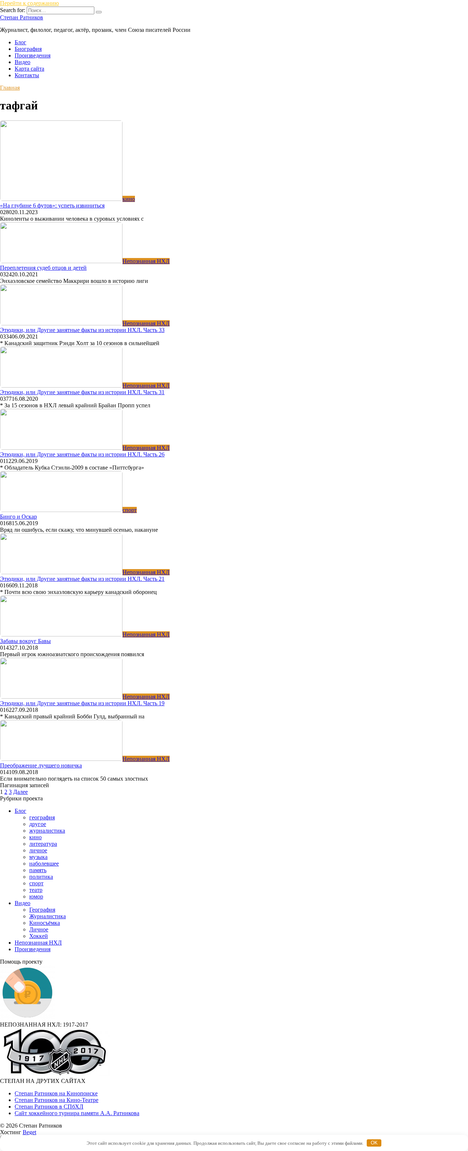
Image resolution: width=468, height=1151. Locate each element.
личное (38, 850)
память (37, 870)
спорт (36, 883)
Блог (20, 42)
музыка (38, 857)
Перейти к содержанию (29, 3)
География (42, 910)
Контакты (27, 75)
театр (35, 890)
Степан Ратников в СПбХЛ (49, 1106)
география (42, 817)
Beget (29, 1132)
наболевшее (44, 863)
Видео (22, 62)
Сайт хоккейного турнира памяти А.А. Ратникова (77, 1113)
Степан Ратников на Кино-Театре (56, 1100)
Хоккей (38, 936)
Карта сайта (29, 69)
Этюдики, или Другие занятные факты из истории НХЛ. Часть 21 (82, 579)
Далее (20, 792)
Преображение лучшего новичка (41, 765)
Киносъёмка (44, 923)
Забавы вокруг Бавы (25, 641)
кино (35, 837)
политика (41, 877)
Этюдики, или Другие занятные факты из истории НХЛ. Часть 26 (82, 454)
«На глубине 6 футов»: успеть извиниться (52, 205)
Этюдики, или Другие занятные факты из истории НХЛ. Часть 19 (82, 703)
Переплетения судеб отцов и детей (43, 268)
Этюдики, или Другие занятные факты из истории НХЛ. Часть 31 (82, 392)
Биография (28, 49)
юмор (36, 896)
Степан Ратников (21, 17)
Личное (38, 929)
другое (37, 824)
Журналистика (47, 916)
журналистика (47, 830)
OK (374, 1143)
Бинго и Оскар (18, 516)
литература (43, 844)
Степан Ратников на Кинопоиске (56, 1093)
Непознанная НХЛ (38, 942)
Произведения (32, 55)
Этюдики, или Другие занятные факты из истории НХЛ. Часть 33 (82, 330)
